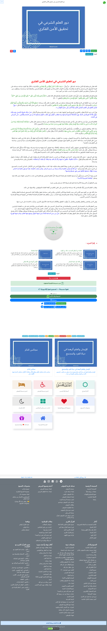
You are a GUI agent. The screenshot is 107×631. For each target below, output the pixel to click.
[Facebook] (53, 481)
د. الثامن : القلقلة (24, 579)
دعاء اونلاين (26, 527)
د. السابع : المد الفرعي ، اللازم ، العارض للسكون (21, 575)
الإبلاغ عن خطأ (53, 278)
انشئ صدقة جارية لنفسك (67, 550)
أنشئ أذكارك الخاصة (90, 547)
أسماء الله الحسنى (69, 572)
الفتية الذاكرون (92, 575)
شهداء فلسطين (70, 615)
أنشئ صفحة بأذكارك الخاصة (88, 599)
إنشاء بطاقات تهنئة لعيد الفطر (44, 547)
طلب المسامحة (47, 574)
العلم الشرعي (51, 336)
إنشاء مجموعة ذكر (24, 494)
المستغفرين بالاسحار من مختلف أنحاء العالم (20, 498)
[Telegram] (61, 481)
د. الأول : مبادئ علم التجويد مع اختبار (21, 550)
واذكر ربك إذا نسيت (91, 555)
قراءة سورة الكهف (69, 535)
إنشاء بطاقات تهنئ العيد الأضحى (43, 585)
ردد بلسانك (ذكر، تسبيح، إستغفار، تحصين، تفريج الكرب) (87, 561)
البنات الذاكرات (92, 572)
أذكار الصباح (93, 527)
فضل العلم (74, 336)
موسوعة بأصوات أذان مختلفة (66, 610)
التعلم (47, 336)
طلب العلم (69, 336)
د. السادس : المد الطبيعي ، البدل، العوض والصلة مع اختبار (20, 571)
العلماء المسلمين (63, 336)
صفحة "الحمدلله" (91, 594)
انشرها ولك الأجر (54, 296)
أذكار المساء (93, 532)
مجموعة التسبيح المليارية (22, 491)
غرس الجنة (93, 580)
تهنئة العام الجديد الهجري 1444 (43, 577)
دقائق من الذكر (92, 564)
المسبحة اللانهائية (91, 578)
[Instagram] (49, 481)
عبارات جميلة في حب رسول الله (65, 594)
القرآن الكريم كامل (69, 530)
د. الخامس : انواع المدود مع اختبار (20, 567)
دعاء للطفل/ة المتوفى (68, 507)
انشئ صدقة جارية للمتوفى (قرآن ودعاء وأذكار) (65, 516)
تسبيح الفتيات (92, 570)
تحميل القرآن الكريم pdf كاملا (66, 524)
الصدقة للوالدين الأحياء (68, 578)
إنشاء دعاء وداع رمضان (45, 553)
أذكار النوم (93, 535)
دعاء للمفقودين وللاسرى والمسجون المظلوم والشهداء (64, 558)
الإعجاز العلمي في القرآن (33, 336)
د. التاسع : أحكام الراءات (22, 582)
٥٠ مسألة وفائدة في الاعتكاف (44, 540)
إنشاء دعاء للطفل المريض (45, 491)
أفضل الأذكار (93, 538)
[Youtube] (45, 481)
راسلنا (94, 499)
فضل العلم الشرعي (80, 336)
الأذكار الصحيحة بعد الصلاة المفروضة (86, 524)
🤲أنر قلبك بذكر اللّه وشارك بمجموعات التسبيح (22, 502)
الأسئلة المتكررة (92, 497)
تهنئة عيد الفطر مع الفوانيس (44, 550)
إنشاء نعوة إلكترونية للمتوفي (66, 604)
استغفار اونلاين (25, 530)
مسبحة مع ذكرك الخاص (90, 583)
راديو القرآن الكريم (69, 532)
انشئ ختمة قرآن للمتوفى (67, 510)
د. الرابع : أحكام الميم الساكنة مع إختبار (20, 564)
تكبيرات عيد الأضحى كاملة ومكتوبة (65, 607)
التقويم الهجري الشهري (68, 586)
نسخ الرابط (94, 51)
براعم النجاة (71, 575)
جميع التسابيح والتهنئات (90, 494)
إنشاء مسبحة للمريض (46, 489)
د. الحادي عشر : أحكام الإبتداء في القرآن (20, 588)
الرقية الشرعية (70, 599)
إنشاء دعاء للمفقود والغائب (67, 562)
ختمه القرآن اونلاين (24, 524)
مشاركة (54, 300)
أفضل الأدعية (70, 596)
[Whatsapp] (57, 481)
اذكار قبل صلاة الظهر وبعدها (88, 530)
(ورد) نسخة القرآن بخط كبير (66, 527)
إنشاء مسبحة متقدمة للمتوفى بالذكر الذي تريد (86, 551)
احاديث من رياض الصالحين (45, 527)
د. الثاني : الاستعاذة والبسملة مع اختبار (21, 555)
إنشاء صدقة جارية (69, 491)
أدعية (50, 579)
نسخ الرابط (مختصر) (61, 303)
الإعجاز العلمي (25, 336)
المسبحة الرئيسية (91, 489)
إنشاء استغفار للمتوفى (68, 497)
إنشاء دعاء (71, 583)
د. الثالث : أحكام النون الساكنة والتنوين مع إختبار (21, 559)
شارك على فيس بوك (50, 303)
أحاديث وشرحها (47, 530)
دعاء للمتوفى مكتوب (68, 494)
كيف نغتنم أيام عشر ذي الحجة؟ (43, 535)
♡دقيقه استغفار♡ (91, 557)
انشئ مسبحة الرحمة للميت (67, 499)
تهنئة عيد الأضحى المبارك (45, 571)
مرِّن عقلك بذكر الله (68, 567)
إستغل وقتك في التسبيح (90, 586)
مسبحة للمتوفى (70, 489)
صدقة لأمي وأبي (69, 513)
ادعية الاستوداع (92, 588)
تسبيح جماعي (25, 489)
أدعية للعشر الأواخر (46, 538)
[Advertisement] (53, 67)
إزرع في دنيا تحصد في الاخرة (88, 596)
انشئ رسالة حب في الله (45, 582)
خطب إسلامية (89, 54)
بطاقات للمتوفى (69, 505)
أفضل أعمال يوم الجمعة (45, 532)
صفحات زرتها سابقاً (91, 491)
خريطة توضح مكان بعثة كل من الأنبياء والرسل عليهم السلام (66, 554)
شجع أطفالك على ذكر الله (67, 564)
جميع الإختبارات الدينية (68, 588)
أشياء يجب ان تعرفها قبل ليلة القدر (65, 602)
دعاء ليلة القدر (48, 558)
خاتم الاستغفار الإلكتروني (89, 591)
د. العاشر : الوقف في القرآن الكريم (20, 584)
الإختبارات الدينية (69, 547)
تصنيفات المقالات (47, 524)
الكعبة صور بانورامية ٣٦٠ (67, 570)
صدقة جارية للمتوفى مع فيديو (66, 502)
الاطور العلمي (41, 336)
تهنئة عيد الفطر (48, 555)
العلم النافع (57, 336)
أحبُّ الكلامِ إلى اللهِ (91, 567)
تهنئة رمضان (48, 561)
